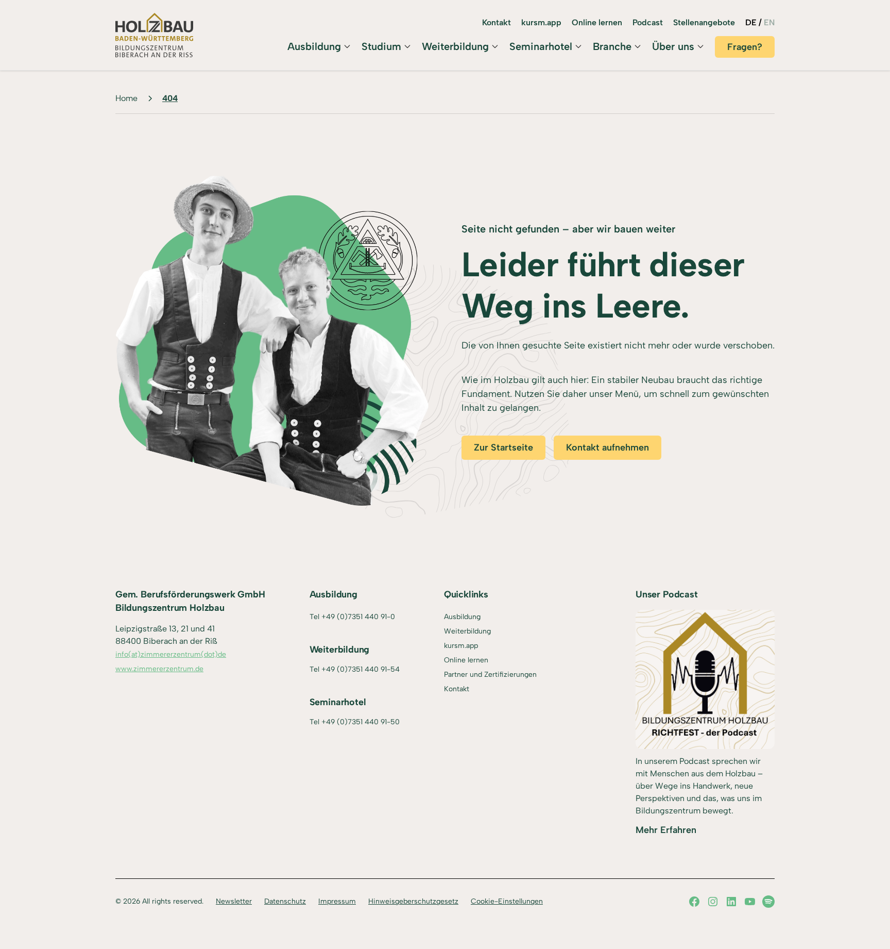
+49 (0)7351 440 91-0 (358, 616)
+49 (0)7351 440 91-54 (360, 669)
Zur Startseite (503, 447)
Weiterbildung (455, 46)
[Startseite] (154, 35)
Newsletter (234, 901)
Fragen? (744, 47)
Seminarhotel (540, 46)
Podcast (647, 22)
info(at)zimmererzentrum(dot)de (170, 654)
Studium (381, 46)
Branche (612, 46)
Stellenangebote (704, 22)
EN (769, 22)
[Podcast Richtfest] (705, 679)
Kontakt (496, 22)
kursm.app (541, 22)
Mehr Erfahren (666, 830)
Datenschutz (285, 901)
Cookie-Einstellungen (507, 901)
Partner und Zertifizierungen (490, 674)
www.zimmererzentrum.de (159, 668)
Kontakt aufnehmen (607, 447)
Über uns (673, 46)
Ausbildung (314, 46)
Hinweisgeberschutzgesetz (413, 901)
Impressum (337, 901)
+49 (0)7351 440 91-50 (360, 722)
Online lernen (597, 22)
